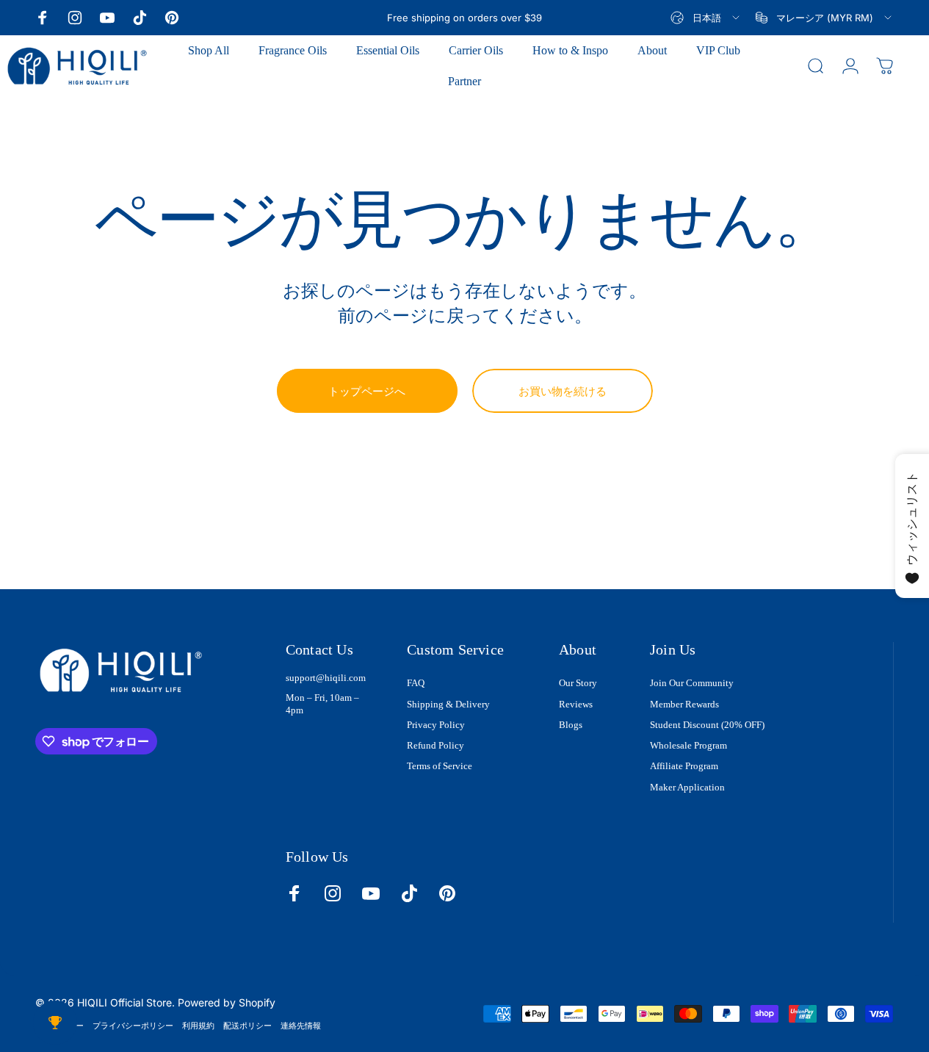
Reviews (576, 704)
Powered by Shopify (226, 1002)
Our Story (578, 682)
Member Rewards (684, 704)
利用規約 (198, 1025)
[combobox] (706, 17)
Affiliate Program (684, 765)
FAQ (415, 682)
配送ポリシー (247, 1025)
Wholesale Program (688, 745)
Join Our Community (692, 682)
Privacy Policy (436, 724)
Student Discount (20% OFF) (707, 724)
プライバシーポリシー (133, 1025)
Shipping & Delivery (448, 704)
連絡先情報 (301, 1025)
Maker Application (687, 787)
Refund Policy (435, 745)
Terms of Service (439, 765)
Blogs (570, 724)
